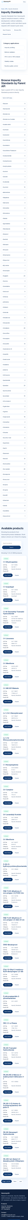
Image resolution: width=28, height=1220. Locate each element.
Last (20, 1181)
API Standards (5, 1209)
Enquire (17, 575)
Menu (24, 1)
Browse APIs (17, 30)
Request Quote (7, 34)
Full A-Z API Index (7, 98)
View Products (7, 30)
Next (15, 1181)
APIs (6, 9)
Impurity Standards (7, 1206)
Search (11, 547)
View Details (8, 575)
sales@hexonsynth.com (8, 1215)
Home (2, 9)
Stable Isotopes (5, 1207)
